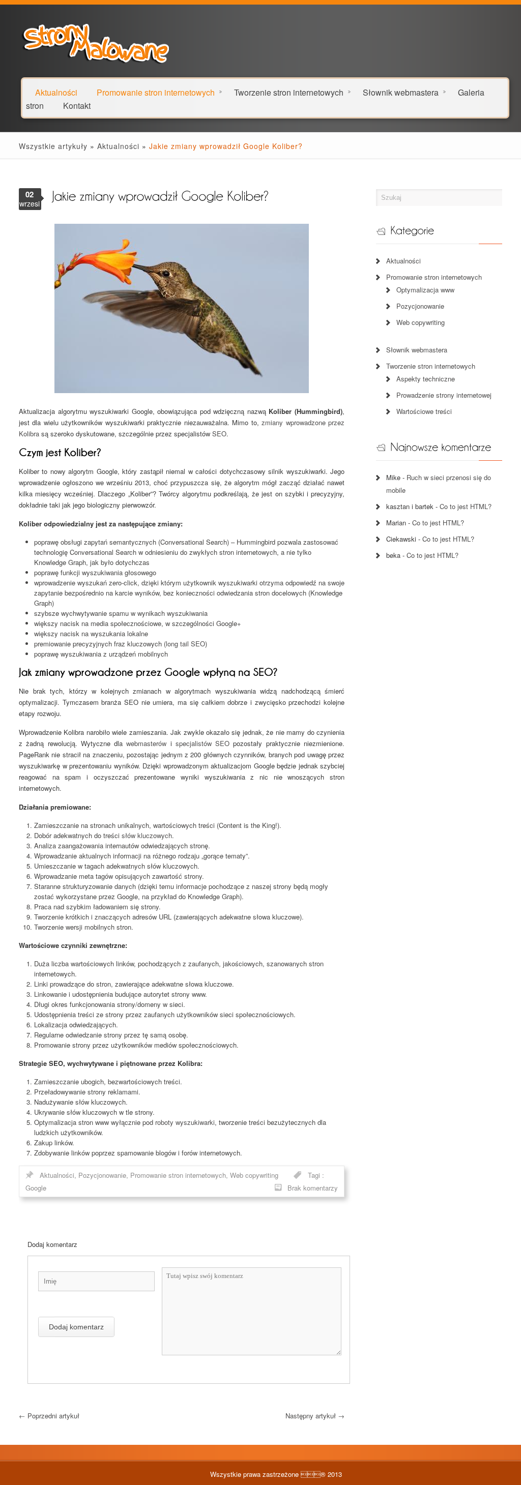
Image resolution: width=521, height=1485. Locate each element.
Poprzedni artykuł (49, 1415)
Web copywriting (254, 1175)
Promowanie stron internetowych (156, 92)
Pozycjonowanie (102, 1175)
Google (35, 1188)
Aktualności (118, 146)
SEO (219, 433)
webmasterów (146, 743)
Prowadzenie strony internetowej (443, 395)
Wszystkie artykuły (53, 146)
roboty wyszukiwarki (185, 1122)
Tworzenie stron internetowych (288, 92)
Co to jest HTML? (465, 506)
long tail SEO (185, 643)
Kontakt (77, 105)
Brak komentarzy (312, 1188)
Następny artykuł (314, 1415)
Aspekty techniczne (425, 378)
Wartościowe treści (424, 411)
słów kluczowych (147, 835)
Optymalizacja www (425, 289)
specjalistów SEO (202, 743)
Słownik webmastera (401, 92)
